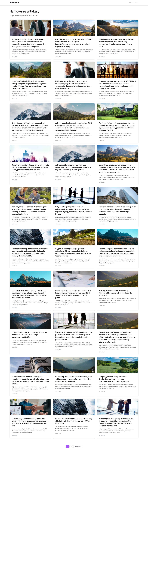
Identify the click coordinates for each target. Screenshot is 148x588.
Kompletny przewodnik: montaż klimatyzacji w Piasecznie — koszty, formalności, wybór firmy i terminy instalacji (73, 379)
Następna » (78, 446)
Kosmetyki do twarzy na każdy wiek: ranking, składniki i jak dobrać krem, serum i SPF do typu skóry (73, 421)
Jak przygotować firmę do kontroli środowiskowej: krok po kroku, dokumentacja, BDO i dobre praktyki (114, 379)
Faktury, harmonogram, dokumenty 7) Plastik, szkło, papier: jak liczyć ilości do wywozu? (115, 293)
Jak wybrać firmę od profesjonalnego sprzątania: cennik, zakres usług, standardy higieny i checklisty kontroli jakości (73, 167)
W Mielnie (14, 2)
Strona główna (133, 3)
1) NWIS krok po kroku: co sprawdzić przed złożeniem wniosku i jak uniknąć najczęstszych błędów (29, 334)
